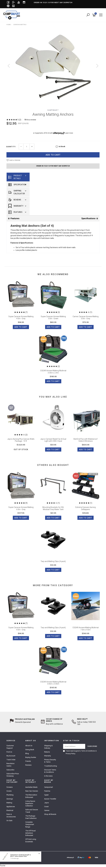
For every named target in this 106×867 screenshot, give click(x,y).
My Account (10, 756)
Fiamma (47, 791)
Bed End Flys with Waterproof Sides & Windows (85, 440)
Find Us (9, 752)
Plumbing (9, 795)
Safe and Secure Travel (31, 811)
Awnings (9, 799)
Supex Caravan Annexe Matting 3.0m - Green (53, 317)
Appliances (10, 806)
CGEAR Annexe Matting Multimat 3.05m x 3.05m (53, 683)
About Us (28, 746)
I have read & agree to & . (81, 752)
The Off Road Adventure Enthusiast (30, 833)
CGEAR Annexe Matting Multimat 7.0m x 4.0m (86, 629)
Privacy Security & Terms (50, 761)
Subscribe (10, 770)
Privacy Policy (70, 754)
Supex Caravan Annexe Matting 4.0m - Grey (20, 317)
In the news (48, 776)
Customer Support (10, 747)
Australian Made (31, 787)
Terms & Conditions (88, 751)
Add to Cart (53, 155)
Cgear (46, 795)
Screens (9, 787)
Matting (9, 803)
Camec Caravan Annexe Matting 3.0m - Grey (86, 317)
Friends (28, 761)
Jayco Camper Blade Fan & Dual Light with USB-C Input (53, 440)
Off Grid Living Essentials (30, 840)
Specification (20, 185)
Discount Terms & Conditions (50, 771)
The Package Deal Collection (31, 817)
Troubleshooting (50, 766)
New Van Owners (31, 791)
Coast (46, 806)
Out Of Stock (21, 449)
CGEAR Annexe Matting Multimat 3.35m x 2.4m (53, 372)
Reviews (17, 200)
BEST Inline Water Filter (18, 856)
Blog (27, 753)
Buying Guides (30, 757)
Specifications (88, 218)
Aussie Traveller (50, 799)
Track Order (10, 760)
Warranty (18, 206)
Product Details (18, 177)
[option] (53, 68)
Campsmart (53, 110)
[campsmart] (12, 15)
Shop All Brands (50, 814)
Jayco (46, 803)
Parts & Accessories (11, 815)
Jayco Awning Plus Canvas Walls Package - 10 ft (20, 440)
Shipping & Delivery (48, 747)
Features (18, 212)
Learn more (69, 133)
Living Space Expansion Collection (30, 803)
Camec (46, 810)
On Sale (9, 820)
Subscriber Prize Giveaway (12, 775)
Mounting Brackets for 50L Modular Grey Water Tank (53, 508)
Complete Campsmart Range (29, 824)
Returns (47, 752)
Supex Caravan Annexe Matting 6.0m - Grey (20, 508)
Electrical (9, 810)
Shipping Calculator (19, 192)
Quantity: (11, 146)
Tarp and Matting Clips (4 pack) (53, 561)
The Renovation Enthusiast (31, 796)
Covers (9, 791)
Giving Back (29, 750)
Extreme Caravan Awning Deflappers (85, 508)
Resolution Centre (10, 764)
